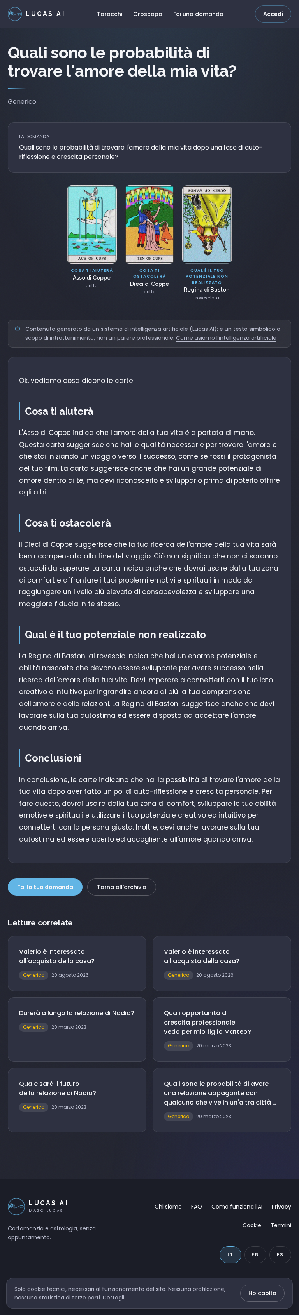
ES (280, 1254)
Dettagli (113, 1297)
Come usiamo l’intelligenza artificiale (226, 338)
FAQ (196, 1207)
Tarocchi (109, 14)
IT (230, 1254)
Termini (281, 1225)
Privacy (281, 1207)
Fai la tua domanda (45, 887)
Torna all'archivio (121, 887)
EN (255, 1254)
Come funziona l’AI (236, 1207)
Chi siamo (168, 1207)
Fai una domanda (198, 14)
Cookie (252, 1225)
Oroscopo (147, 14)
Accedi (273, 14)
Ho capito (262, 1293)
